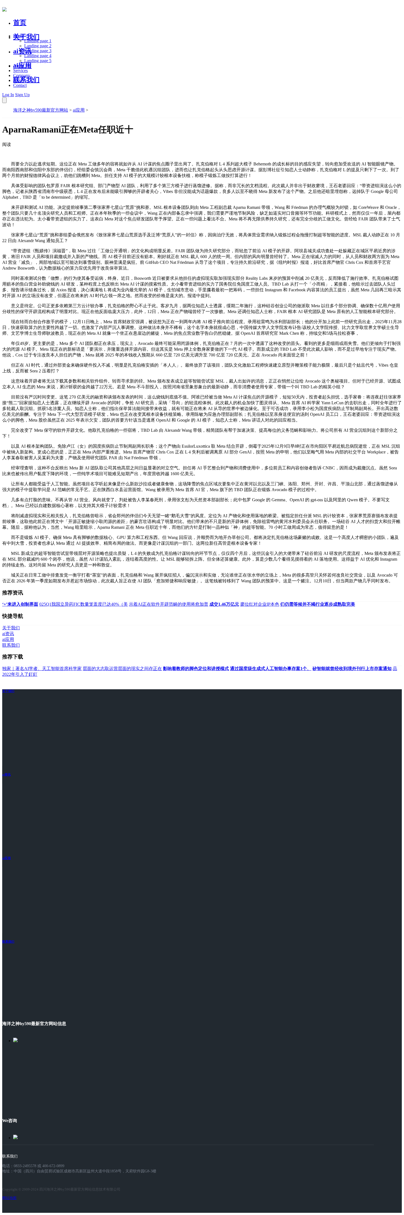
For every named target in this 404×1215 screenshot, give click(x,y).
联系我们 (26, 79)
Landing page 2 (37, 45)
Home (18, 36)
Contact (20, 85)
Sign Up (22, 94)
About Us (21, 65)
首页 (19, 22)
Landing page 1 (37, 40)
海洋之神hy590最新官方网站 (40, 110)
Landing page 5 (37, 60)
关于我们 (26, 36)
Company (21, 75)
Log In (8, 94)
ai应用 (79, 110)
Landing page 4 (37, 55)
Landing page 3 (37, 50)
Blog (17, 80)
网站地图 (9, 1198)
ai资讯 (22, 51)
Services (20, 70)
